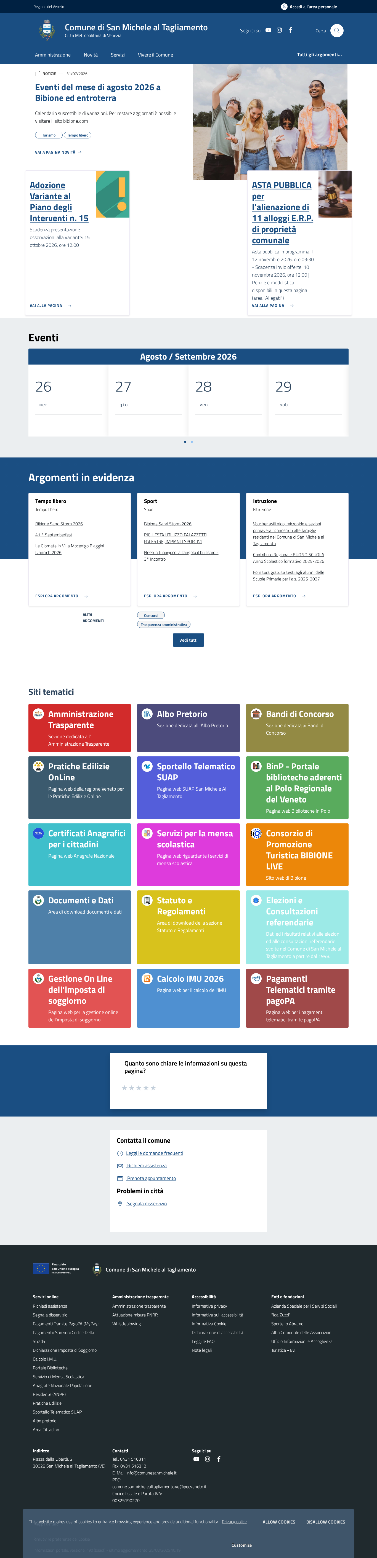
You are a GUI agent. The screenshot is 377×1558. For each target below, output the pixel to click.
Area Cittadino (46, 1429)
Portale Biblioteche (50, 1367)
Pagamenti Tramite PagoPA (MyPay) (66, 1323)
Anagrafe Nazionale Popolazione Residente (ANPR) (62, 1390)
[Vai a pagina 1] (185, 442)
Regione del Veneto (48, 6)
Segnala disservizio (50, 1314)
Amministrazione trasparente (139, 1306)
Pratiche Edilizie (47, 1403)
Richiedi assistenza (50, 1306)
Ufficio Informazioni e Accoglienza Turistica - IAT (302, 1345)
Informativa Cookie (209, 1323)
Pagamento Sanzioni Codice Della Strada (63, 1337)
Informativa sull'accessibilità (217, 1314)
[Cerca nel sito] (337, 30)
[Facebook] (288, 30)
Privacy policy (234, 1521)
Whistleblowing (126, 1323)
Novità (91, 54)
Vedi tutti (188, 640)
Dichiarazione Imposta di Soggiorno (65, 1350)
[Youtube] (266, 30)
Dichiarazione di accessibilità (217, 1332)
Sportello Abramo (287, 1323)
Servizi (118, 54)
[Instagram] (277, 30)
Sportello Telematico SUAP (57, 1412)
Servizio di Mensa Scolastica (58, 1376)
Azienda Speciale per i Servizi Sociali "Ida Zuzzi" (304, 1310)
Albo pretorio (44, 1420)
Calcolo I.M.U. (45, 1359)
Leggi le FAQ (203, 1341)
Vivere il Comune (155, 54)
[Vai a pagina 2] (192, 442)
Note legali (202, 1350)
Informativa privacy (209, 1306)
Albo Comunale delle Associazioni (301, 1332)
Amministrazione (53, 54)
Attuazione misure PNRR (135, 1314)
